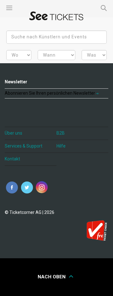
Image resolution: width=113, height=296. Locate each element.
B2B (60, 133)
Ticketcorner (56, 16)
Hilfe (61, 145)
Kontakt (12, 158)
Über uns (13, 133)
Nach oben (52, 277)
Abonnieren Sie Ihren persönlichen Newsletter (50, 93)
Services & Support (23, 145)
